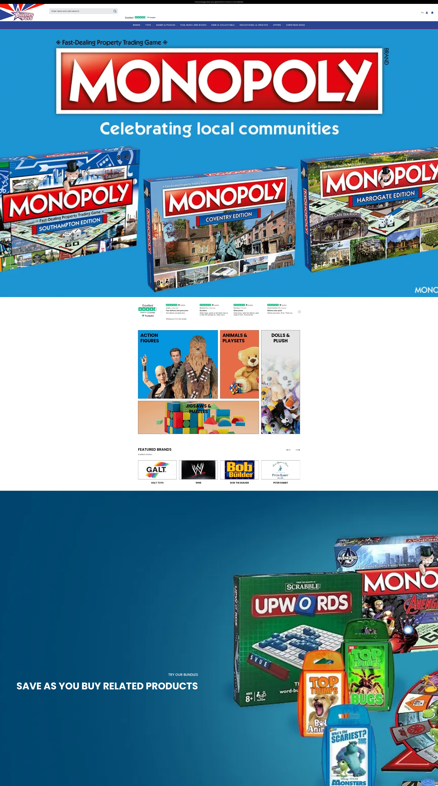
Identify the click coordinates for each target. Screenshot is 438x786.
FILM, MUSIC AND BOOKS (193, 25)
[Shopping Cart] (432, 12)
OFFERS (277, 25)
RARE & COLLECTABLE (223, 25)
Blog (422, 12)
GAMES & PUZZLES (165, 25)
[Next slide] (297, 450)
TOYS (148, 25)
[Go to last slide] (288, 450)
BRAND (136, 25)
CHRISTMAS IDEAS (295, 25)
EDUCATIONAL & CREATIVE (254, 25)
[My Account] (427, 12)
